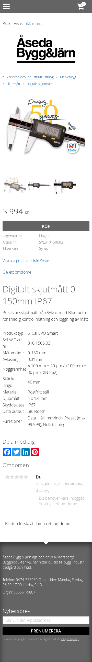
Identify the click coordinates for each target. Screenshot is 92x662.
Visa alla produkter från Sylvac (26, 260)
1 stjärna (7, 477)
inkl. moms (33, 23)
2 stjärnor (12, 477)
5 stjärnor (26, 477)
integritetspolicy (70, 639)
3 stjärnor (16, 477)
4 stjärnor (21, 477)
